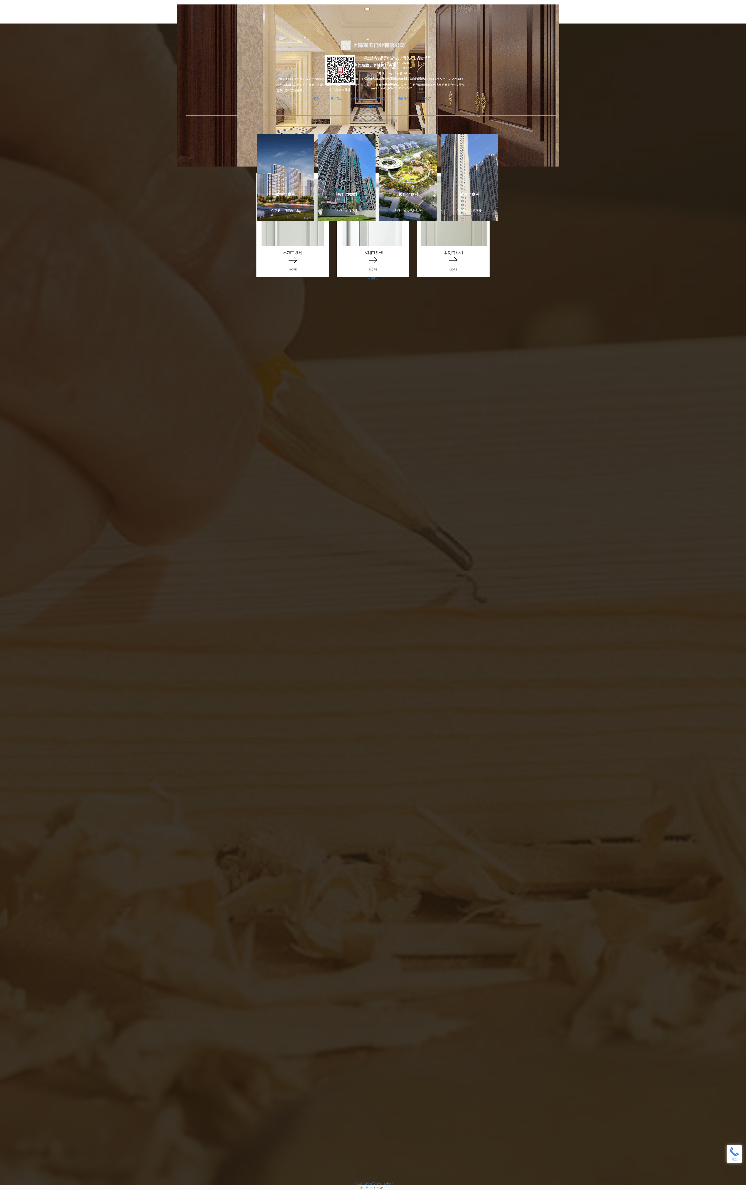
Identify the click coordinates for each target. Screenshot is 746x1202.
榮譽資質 (403, 98)
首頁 (316, 98)
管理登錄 (388, 1183)
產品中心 (358, 98)
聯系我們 (426, 98)
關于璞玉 (336, 98)
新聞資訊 (381, 98)
